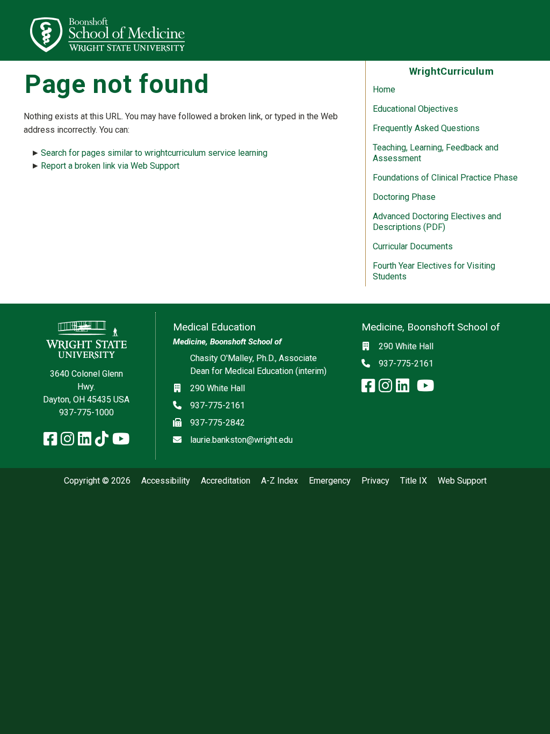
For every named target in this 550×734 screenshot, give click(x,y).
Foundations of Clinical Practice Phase (445, 177)
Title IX (413, 481)
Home (384, 89)
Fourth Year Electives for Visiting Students (434, 271)
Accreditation (225, 481)
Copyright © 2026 (97, 481)
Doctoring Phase (404, 197)
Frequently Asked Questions (426, 128)
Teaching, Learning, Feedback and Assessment (435, 152)
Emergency (330, 481)
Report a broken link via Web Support (110, 166)
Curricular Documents (413, 246)
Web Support (462, 481)
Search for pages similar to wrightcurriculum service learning (154, 153)
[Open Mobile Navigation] (537, 30)
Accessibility (165, 481)
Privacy (375, 481)
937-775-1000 (86, 412)
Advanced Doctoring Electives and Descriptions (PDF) (437, 221)
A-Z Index (279, 481)
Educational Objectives (415, 109)
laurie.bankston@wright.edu (241, 440)
